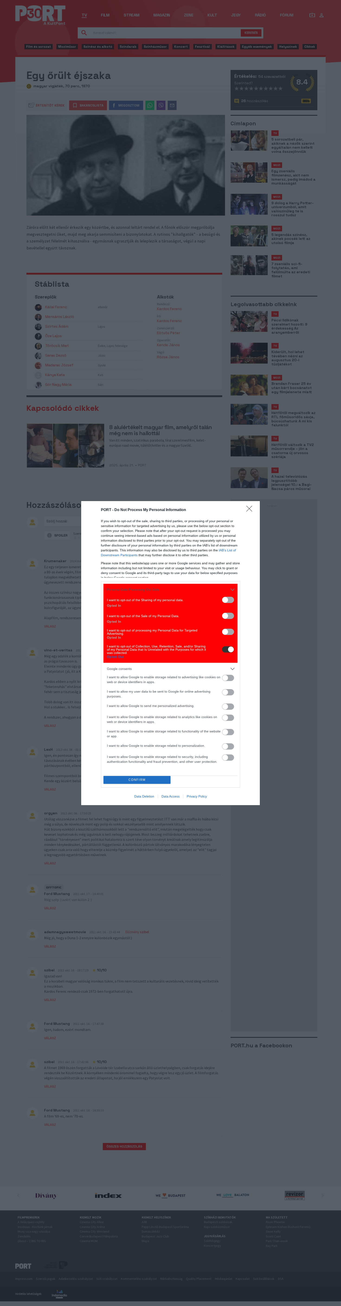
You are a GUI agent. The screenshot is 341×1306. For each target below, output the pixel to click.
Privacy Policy (197, 796)
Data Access (170, 796)
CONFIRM (137, 780)
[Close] (250, 510)
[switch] (228, 600)
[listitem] (170, 589)
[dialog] (170, 653)
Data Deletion (144, 796)
